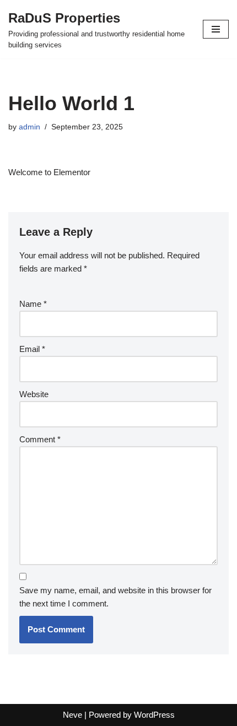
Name (33, 303)
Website (34, 394)
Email (32, 349)
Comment (40, 439)
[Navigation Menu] (216, 29)
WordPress (154, 714)
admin (29, 127)
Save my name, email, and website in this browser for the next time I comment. (115, 597)
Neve (72, 714)
